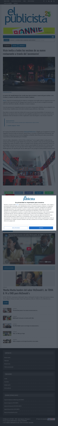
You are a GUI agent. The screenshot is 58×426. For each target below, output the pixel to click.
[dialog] (29, 212)
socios (17, 204)
